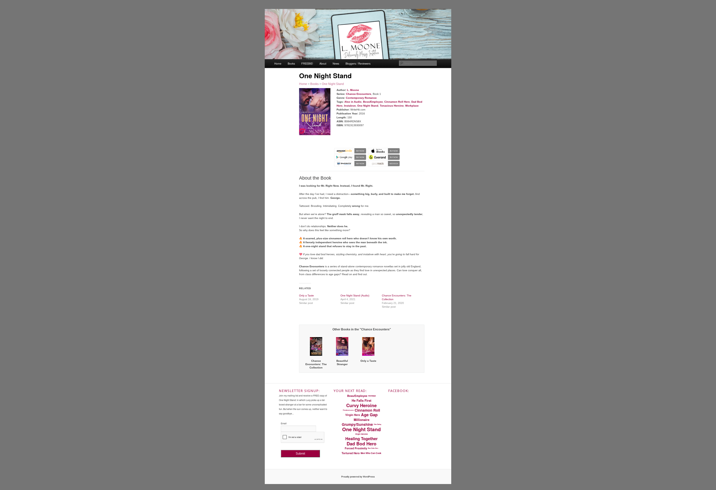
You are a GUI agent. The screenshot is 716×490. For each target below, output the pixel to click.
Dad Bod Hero (361, 443)
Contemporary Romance (361, 97)
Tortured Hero (351, 453)
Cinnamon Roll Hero (397, 101)
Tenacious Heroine (392, 105)
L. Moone (353, 89)
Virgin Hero (352, 415)
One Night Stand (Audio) (354, 295)
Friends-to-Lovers (348, 410)
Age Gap (369, 414)
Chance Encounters (358, 93)
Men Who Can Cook (371, 453)
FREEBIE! (307, 63)
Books (291, 63)
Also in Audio (353, 101)
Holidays (372, 395)
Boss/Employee (373, 101)
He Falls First (361, 400)
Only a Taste (306, 295)
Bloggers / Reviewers (358, 63)
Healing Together (361, 438)
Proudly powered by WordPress (358, 476)
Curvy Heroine (361, 405)
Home (277, 63)
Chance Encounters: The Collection (316, 364)
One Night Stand (333, 83)
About (322, 63)
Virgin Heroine (361, 434)
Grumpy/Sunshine (357, 424)
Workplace (412, 105)
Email (284, 423)
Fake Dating (377, 424)
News (336, 63)
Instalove (350, 105)
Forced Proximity (356, 448)
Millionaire (361, 419)
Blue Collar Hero (373, 448)
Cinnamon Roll (367, 410)
